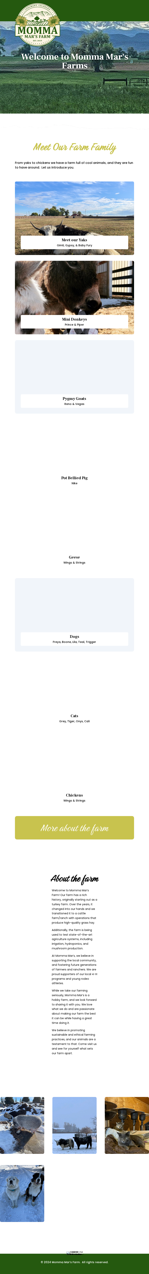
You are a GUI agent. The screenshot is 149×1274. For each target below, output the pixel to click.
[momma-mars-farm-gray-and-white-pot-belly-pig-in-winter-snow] (22, 1153)
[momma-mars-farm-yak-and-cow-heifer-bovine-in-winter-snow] (74, 1153)
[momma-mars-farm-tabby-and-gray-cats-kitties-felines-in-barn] (127, 1153)
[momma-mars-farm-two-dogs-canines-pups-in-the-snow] (22, 1221)
